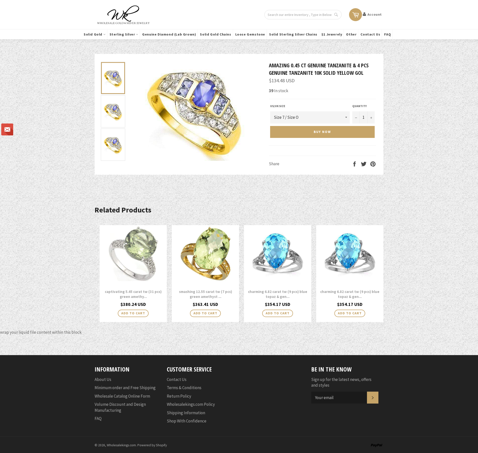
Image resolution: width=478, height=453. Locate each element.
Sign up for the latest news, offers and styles (341, 382)
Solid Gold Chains (215, 34)
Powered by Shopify (152, 445)
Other (351, 34)
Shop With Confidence (186, 421)
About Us (103, 379)
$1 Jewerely (331, 34)
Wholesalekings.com (121, 445)
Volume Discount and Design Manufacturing (120, 407)
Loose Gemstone (250, 34)
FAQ (387, 34)
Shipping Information (186, 412)
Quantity (359, 106)
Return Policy (179, 396)
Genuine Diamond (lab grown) (169, 34)
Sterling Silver (123, 34)
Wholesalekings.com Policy (191, 404)
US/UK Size (277, 106)
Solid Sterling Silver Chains (293, 34)
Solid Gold (93, 34)
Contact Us (370, 34)
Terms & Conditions (184, 387)
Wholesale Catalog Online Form (122, 396)
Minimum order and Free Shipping (125, 387)
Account (374, 14)
